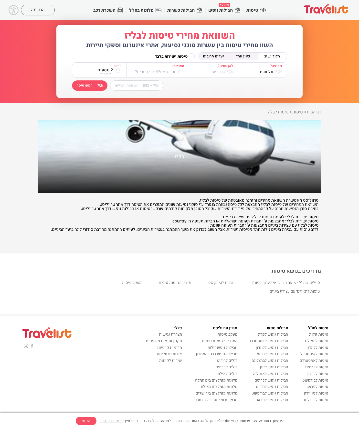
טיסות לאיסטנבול (314, 354)
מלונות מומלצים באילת (219, 387)
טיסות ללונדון (317, 348)
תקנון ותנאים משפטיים (163, 341)
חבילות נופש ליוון (274, 367)
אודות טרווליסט (169, 354)
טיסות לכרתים (316, 367)
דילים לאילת (227, 374)
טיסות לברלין (317, 374)
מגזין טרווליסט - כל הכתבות (215, 400)
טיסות (252, 10)
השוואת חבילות (133, 85)
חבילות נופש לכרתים (271, 380)
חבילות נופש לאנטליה (270, 374)
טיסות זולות (318, 334)
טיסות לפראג (317, 387)
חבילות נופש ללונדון (272, 348)
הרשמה (38, 10)
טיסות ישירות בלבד (171, 56)
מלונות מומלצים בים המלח (216, 380)
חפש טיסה (84, 85)
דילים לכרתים (226, 367)
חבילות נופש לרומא (272, 354)
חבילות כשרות (181, 10)
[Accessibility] (14, 10)
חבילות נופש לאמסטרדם (268, 341)
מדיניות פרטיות (169, 348)
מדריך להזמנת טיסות (175, 283)
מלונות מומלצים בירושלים (216, 393)
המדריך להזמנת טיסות (219, 341)
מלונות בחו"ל (141, 10)
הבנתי (86, 420)
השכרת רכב (104, 10)
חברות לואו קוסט (221, 283)
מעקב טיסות (132, 283)
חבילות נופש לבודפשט (270, 393)
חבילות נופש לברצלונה (270, 360)
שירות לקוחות (170, 360)
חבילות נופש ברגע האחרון (216, 354)
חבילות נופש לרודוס (272, 387)
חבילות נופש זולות (222, 348)
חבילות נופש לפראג (272, 400)
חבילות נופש (220, 8)
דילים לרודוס (227, 360)
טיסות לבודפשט (315, 380)
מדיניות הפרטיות (111, 420)
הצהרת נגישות (170, 334)
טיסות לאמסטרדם (313, 360)
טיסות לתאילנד (316, 341)
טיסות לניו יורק (316, 393)
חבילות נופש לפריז (273, 334)
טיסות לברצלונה (315, 400)
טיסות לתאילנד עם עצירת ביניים (295, 291)
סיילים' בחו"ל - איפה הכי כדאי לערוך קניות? (286, 283)
